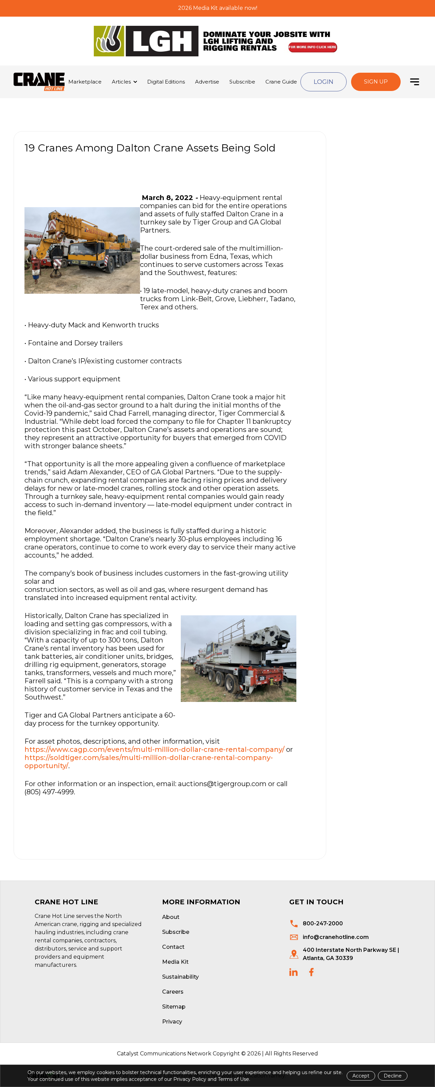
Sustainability (180, 977)
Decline (393, 1076)
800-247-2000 (323, 923)
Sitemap (174, 1006)
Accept (360, 1076)
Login (323, 82)
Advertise (207, 81)
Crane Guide (281, 81)
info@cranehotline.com (336, 937)
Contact (173, 947)
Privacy (172, 1021)
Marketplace (85, 81)
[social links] (293, 972)
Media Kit (175, 962)
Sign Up (376, 81)
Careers (173, 992)
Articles (121, 81)
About (170, 917)
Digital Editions (166, 81)
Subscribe (242, 81)
